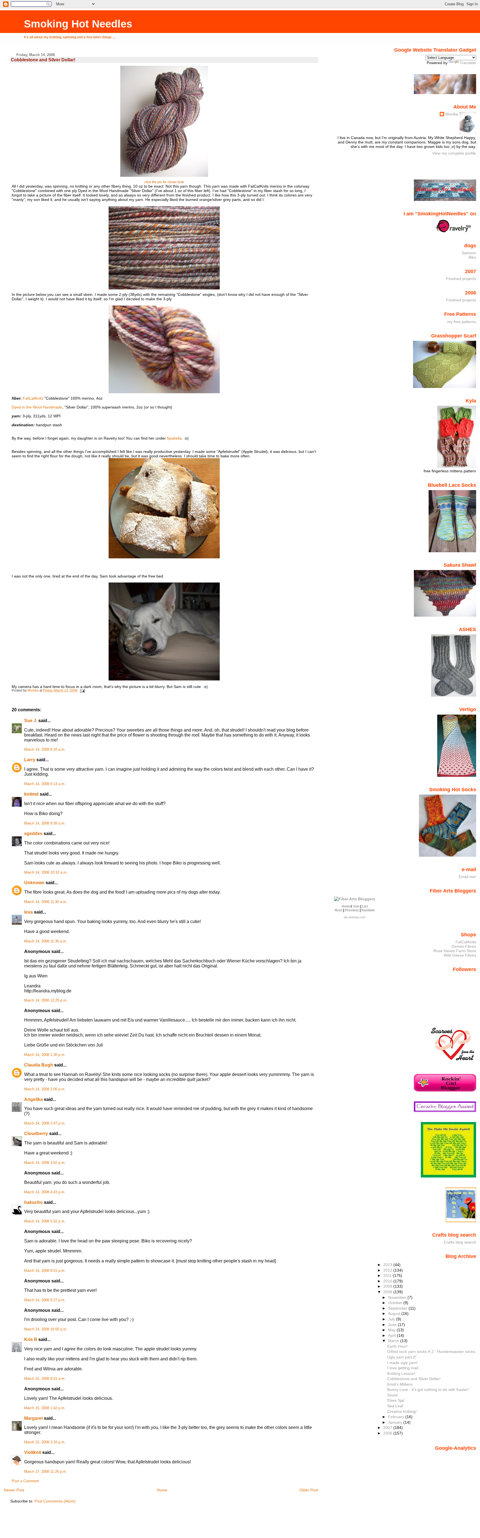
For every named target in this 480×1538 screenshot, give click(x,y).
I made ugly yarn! (402, 1362)
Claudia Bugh (38, 1065)
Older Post (308, 1490)
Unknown (34, 882)
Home (162, 1490)
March (394, 1340)
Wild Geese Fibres (460, 955)
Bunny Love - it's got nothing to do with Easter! (428, 1389)
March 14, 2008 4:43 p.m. (45, 1192)
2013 (388, 1264)
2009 (388, 1286)
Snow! (392, 1395)
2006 (388, 1433)
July (392, 1319)
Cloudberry (36, 1133)
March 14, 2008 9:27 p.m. (45, 1300)
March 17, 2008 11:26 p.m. (45, 1472)
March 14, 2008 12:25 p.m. (46, 1000)
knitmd (31, 794)
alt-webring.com (354, 917)
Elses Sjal (395, 1400)
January (395, 1422)
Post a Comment (25, 1481)
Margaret (33, 1418)
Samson (469, 253)
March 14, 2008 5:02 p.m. (45, 1221)
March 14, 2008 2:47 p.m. (45, 1123)
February (396, 1417)
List (365, 906)
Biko (472, 257)
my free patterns (461, 321)
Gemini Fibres (463, 946)
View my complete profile (454, 153)
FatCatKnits (33, 398)
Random (368, 910)
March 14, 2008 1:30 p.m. (45, 1055)
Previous (352, 910)
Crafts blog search (460, 1242)
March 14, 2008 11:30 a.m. (45, 902)
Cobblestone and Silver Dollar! (414, 1378)
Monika (451, 114)
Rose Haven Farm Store (454, 951)
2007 (388, 1427)
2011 (388, 1275)
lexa (28, 912)
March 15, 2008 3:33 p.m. (45, 1442)
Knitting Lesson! (401, 1373)
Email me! (467, 876)
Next (338, 910)
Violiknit (32, 1452)
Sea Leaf (395, 1406)
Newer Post (14, 1490)
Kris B (30, 1339)
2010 (388, 1281)
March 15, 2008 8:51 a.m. (45, 1379)
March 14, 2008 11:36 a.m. (45, 941)
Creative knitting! (402, 1411)
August (394, 1313)
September (398, 1308)
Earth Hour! (397, 1346)
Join (356, 906)
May (392, 1330)
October (395, 1302)
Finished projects (461, 278)
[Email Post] (82, 690)
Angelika (33, 1099)
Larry (29, 759)
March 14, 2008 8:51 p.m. (45, 1271)
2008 (388, 1292)
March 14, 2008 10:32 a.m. (46, 872)
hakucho (33, 1202)
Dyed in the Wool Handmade (37, 407)
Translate (468, 62)
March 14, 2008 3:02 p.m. (45, 1163)
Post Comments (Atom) (55, 1501)
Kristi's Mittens (399, 1384)
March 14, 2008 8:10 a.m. (45, 750)
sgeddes (33, 833)
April (392, 1335)
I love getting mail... (404, 1368)
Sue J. (30, 720)
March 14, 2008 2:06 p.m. (45, 1089)
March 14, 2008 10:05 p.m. (46, 1329)
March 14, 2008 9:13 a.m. (45, 784)
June (393, 1324)
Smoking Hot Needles (78, 24)
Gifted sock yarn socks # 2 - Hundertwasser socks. (431, 1351)
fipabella (174, 438)
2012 (388, 1270)
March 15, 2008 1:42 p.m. (45, 1408)
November (398, 1297)
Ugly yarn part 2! (401, 1357)
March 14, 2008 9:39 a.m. (45, 823)
